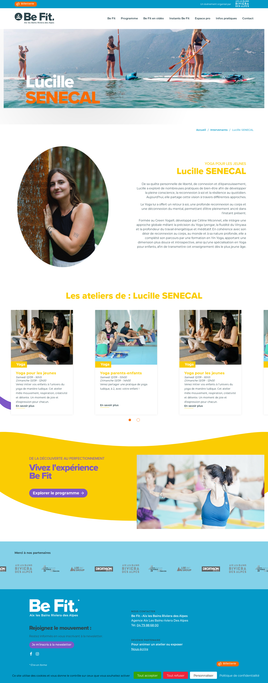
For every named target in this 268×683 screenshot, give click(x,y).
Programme (129, 18)
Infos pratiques (226, 18)
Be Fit (111, 18)
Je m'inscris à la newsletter (51, 644)
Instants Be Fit (179, 18)
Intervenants (219, 130)
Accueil (201, 130)
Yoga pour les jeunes (36, 373)
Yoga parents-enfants (121, 373)
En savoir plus (25, 406)
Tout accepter (147, 675)
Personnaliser (203, 675)
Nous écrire (139, 649)
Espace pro (202, 18)
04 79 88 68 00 (148, 625)
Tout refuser (175, 675)
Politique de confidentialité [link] (239, 675)
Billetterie (27, 4)
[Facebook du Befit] (31, 654)
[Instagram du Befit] (37, 654)
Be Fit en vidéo (153, 18)
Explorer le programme (56, 493)
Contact (247, 18)
